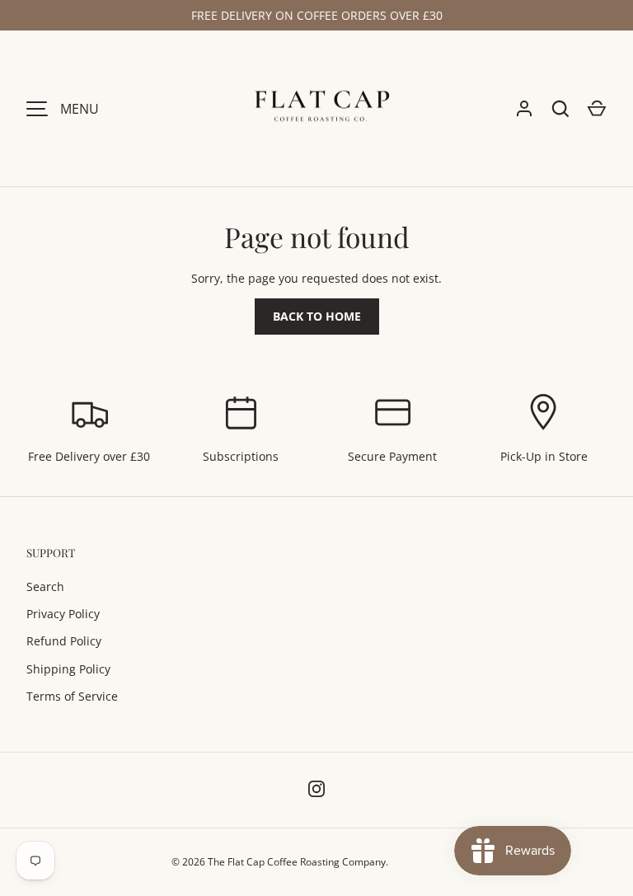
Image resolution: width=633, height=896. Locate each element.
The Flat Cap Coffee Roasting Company (297, 862)
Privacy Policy (63, 614)
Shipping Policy (68, 669)
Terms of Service (72, 696)
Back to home (317, 316)
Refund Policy (63, 641)
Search (45, 586)
